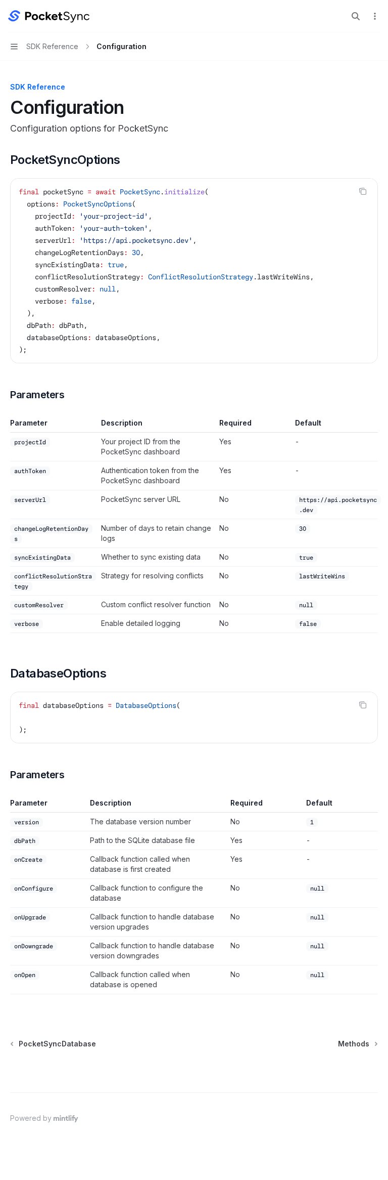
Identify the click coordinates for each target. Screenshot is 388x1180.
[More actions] (375, 16)
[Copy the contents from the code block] (362, 191)
